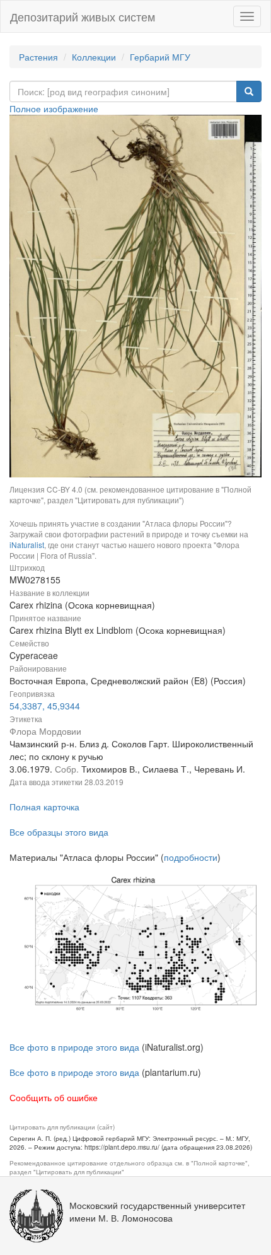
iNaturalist (26, 544)
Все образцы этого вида (58, 832)
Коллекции (94, 56)
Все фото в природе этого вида (74, 1047)
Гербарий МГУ (160, 56)
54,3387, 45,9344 (44, 705)
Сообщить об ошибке (53, 1097)
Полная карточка (44, 806)
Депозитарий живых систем (82, 16)
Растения (38, 56)
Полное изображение (53, 108)
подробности (190, 857)
